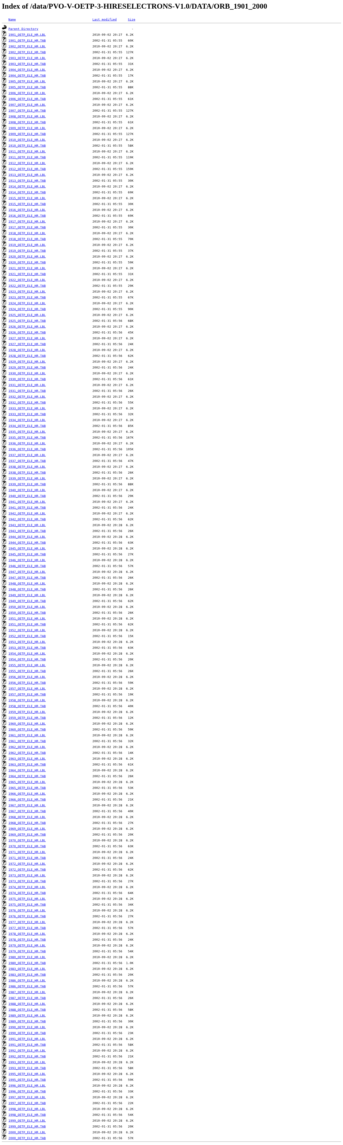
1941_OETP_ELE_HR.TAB (27, 507)
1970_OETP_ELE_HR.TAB (27, 846)
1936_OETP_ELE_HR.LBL (27, 443)
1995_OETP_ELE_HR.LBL (27, 1074)
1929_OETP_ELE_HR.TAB (27, 367)
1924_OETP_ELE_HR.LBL (27, 303)
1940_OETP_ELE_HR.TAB (27, 496)
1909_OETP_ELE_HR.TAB (27, 134)
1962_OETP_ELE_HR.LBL (27, 747)
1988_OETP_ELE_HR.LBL (27, 1004)
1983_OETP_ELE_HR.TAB (27, 974)
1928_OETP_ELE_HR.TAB (27, 356)
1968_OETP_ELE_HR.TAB (27, 823)
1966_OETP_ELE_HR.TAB (27, 799)
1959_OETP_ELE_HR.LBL (27, 712)
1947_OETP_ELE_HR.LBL (27, 572)
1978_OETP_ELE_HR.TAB (27, 939)
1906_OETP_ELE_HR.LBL (27, 93)
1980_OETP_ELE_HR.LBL (27, 957)
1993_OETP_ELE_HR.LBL (27, 1062)
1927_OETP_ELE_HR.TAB (27, 344)
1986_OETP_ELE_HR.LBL (27, 980)
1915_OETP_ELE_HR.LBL (27, 198)
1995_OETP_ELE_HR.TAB (27, 1079)
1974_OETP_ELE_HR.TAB (27, 893)
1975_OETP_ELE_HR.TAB (27, 904)
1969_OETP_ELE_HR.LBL (27, 828)
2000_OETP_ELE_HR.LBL (27, 1132)
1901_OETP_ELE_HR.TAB (27, 40)
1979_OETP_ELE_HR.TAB (27, 951)
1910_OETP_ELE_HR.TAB (27, 145)
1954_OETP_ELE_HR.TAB (27, 659)
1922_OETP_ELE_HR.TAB (27, 285)
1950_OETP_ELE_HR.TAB (27, 612)
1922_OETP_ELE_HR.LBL (27, 280)
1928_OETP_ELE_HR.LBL (27, 350)
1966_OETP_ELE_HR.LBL (27, 793)
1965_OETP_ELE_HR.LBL (27, 782)
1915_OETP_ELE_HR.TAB (27, 204)
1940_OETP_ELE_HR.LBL (27, 490)
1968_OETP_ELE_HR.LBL (27, 817)
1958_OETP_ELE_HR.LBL (27, 700)
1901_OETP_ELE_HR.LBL (27, 34)
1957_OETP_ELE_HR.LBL (27, 688)
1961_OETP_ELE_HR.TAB (27, 741)
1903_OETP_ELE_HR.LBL (27, 58)
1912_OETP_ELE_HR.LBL (27, 163)
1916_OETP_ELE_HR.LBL (27, 210)
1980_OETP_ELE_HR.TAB (27, 963)
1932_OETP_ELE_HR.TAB (27, 402)
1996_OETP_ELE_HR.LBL (27, 1085)
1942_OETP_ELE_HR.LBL (27, 513)
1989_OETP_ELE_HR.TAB (27, 1021)
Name (12, 19)
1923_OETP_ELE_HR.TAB (27, 297)
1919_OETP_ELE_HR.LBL (27, 245)
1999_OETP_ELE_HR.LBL (27, 1120)
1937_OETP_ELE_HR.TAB (27, 461)
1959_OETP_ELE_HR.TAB (27, 718)
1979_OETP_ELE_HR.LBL (27, 945)
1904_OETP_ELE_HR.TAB (27, 75)
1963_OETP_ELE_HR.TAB (27, 764)
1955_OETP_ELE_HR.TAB (27, 671)
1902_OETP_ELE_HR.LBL (27, 46)
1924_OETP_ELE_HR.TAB (27, 309)
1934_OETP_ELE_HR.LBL (27, 420)
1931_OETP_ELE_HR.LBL (27, 385)
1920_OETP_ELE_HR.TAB (27, 262)
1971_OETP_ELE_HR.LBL (27, 852)
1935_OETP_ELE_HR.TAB (27, 437)
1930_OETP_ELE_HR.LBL (27, 373)
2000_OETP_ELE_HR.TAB (27, 1138)
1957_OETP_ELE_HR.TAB (27, 694)
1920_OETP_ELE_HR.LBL (27, 256)
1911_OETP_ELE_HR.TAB (27, 157)
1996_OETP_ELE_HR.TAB (27, 1091)
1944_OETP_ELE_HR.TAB (27, 542)
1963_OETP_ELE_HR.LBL (27, 758)
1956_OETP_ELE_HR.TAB (27, 682)
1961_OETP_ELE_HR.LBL (27, 735)
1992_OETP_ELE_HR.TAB (27, 1056)
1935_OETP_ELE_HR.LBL (27, 431)
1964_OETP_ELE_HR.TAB (27, 776)
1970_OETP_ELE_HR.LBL (27, 840)
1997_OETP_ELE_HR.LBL (27, 1097)
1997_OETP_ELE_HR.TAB (27, 1103)
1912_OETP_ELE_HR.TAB (27, 169)
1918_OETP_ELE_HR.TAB (27, 239)
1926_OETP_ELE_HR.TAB (27, 332)
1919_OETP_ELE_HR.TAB (27, 250)
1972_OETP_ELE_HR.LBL (27, 863)
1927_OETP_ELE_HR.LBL (27, 338)
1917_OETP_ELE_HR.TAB (27, 227)
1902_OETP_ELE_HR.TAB (27, 52)
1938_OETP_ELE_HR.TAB (27, 472)
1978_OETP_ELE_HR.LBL (27, 934)
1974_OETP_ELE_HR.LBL (27, 887)
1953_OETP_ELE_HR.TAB (27, 647)
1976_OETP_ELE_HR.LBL (27, 910)
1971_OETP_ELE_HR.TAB (27, 858)
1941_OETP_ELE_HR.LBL (27, 501)
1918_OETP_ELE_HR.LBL (27, 233)
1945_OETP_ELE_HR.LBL (27, 548)
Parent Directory (23, 29)
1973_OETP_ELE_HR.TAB (27, 881)
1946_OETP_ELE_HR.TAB (27, 566)
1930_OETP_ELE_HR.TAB (27, 379)
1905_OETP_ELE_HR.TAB (27, 87)
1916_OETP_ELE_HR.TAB (27, 215)
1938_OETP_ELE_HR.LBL (27, 466)
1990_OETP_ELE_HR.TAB (27, 1033)
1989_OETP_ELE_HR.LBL (27, 1015)
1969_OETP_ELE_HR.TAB (27, 834)
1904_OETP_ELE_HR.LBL (27, 69)
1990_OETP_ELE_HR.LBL (27, 1027)
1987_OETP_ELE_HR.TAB (27, 998)
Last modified (104, 19)
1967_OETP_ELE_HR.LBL (27, 805)
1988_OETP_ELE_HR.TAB (27, 1009)
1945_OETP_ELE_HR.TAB (27, 554)
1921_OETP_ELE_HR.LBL (27, 268)
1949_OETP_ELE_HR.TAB (27, 601)
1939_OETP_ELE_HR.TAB (27, 484)
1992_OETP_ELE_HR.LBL (27, 1050)
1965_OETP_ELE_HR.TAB (27, 788)
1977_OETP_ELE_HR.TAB (27, 928)
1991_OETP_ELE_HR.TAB (27, 1044)
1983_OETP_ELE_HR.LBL (27, 969)
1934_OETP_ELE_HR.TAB (27, 426)
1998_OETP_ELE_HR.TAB (27, 1115)
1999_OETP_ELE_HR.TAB (27, 1126)
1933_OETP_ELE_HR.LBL (27, 408)
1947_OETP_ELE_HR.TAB (27, 577)
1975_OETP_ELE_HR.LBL (27, 898)
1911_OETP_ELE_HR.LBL (27, 151)
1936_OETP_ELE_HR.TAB (27, 449)
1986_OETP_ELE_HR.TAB (27, 986)
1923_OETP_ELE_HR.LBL (27, 291)
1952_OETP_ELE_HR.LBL (27, 630)
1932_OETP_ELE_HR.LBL (27, 396)
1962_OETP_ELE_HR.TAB (27, 753)
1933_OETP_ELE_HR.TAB (27, 414)
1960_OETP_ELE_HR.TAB (27, 729)
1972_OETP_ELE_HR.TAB (27, 869)
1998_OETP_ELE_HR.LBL (27, 1109)
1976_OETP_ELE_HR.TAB (27, 916)
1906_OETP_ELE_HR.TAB (27, 99)
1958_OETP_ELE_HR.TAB (27, 706)
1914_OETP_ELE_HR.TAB (27, 192)
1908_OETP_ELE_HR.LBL (27, 116)
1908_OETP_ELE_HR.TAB (27, 122)
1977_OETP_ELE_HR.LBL (27, 922)
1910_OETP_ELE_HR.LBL (27, 140)
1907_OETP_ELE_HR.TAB (27, 110)
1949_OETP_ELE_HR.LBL (27, 595)
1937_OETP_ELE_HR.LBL (27, 455)
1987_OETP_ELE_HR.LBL (27, 992)
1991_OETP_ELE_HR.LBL (27, 1039)
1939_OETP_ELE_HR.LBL (27, 478)
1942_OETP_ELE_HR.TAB (27, 519)
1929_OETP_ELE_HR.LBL (27, 361)
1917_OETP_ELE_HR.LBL (27, 221)
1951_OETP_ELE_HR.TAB (27, 624)
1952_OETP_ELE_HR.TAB (27, 636)
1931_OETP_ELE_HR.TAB (27, 391)
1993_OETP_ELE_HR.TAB (27, 1068)
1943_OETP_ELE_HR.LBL (27, 525)
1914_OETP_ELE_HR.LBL (27, 186)
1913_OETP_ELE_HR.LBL (27, 175)
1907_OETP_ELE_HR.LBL (27, 104)
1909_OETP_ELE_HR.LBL (27, 128)
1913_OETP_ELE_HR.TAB (27, 180)
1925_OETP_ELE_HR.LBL (27, 315)
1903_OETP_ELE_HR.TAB (27, 64)
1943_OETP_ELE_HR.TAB (27, 531)
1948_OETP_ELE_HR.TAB (27, 589)
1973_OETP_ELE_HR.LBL (27, 875)
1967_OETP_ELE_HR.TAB (27, 811)
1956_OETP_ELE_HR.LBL (27, 677)
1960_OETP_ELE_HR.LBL (27, 723)
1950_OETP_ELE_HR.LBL (27, 607)
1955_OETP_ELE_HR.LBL (27, 665)
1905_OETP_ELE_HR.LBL (27, 81)
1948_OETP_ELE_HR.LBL (27, 583)
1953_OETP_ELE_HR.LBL (27, 642)
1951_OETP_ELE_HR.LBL (27, 618)
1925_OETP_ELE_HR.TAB (27, 321)
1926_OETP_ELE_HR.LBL (27, 326)
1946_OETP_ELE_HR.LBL (27, 560)
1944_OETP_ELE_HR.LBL (27, 537)
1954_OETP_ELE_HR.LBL (27, 653)
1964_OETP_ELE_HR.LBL (27, 770)
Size (131, 19)
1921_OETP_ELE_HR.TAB (27, 274)
